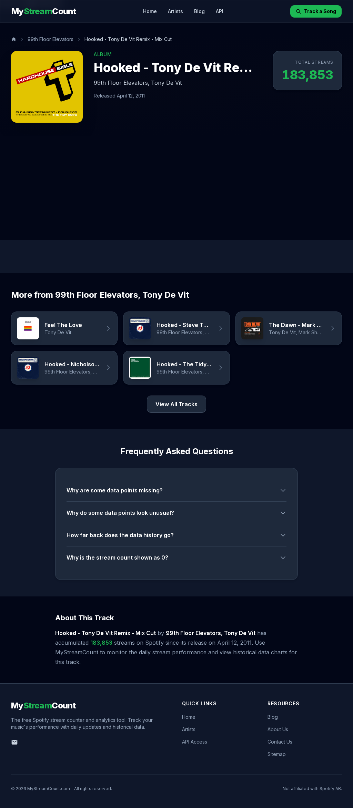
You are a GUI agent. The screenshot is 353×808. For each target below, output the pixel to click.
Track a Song (320, 11)
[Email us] (14, 742)
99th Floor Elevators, (122, 82)
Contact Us (280, 742)
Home (150, 11)
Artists (175, 11)
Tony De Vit (166, 82)
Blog (199, 11)
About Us (278, 729)
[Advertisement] (176, 188)
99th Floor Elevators (50, 39)
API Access (194, 742)
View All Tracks (176, 404)
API (219, 11)
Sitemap (277, 754)
